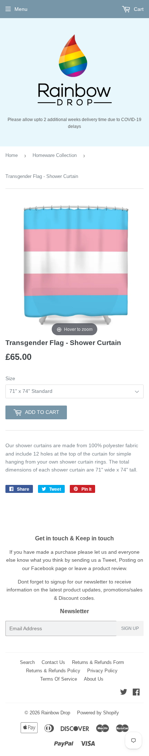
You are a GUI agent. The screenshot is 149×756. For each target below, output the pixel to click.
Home (11, 155)
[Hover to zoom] (74, 268)
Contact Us (53, 662)
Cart (138, 9)
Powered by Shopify (98, 712)
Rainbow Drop (55, 712)
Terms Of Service (58, 679)
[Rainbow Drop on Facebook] (136, 693)
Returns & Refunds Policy (53, 670)
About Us (93, 679)
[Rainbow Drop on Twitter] (123, 693)
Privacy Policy (102, 670)
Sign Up (130, 628)
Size (10, 378)
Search (27, 662)
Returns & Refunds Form (98, 662)
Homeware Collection (55, 155)
